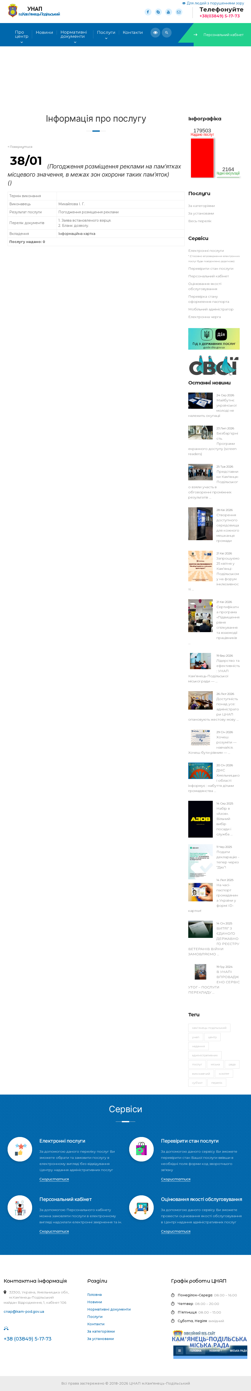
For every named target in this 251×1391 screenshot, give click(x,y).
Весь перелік (200, 221)
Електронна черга (204, 317)
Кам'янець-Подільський (209, 1028)
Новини (94, 1302)
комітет (224, 1073)
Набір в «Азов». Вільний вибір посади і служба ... (224, 819)
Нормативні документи (109, 1309)
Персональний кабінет (223, 35)
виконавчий (201, 1073)
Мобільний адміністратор (211, 309)
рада (232, 1064)
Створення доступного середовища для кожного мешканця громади (227, 525)
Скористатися (54, 1179)
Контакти (95, 1324)
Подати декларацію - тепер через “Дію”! (227, 857)
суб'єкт (197, 1083)
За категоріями (201, 206)
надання (198, 1046)
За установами (201, 213)
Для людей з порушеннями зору (215, 3)
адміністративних (205, 1055)
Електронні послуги (206, 250)
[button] (167, 33)
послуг (197, 1064)
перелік (216, 1083)
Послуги (106, 32)
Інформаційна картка (76, 233)
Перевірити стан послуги (210, 268)
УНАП (195, 1037)
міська (215, 1064)
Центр (212, 1037)
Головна (94, 1294)
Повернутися (21, 147)
